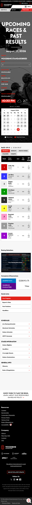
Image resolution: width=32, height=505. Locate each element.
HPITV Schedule (7, 337)
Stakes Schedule (7, 332)
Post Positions (6, 307)
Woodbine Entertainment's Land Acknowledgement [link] (16, 465)
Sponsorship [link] (5, 413)
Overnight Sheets (7, 353)
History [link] (3, 433)
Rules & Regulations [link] (7, 422)
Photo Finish (23, 150)
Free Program (6, 298)
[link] (6, 5)
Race (3, 61)
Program (5, 150)
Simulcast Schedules (8, 328)
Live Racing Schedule (8, 324)
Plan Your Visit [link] (5, 435)
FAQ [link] (2, 440)
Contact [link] (3, 438)
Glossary (5, 366)
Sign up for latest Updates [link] (16, 472)
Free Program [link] (24, 3)
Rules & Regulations (8, 370)
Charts (13, 154)
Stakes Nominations (8, 357)
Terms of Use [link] (5, 420)
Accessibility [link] (5, 424)
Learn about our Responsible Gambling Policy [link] (16, 395)
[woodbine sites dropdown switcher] (30, 3)
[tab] (5, 150)
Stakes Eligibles (7, 345)
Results (13, 150)
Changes (5, 154)
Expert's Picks (6, 302)
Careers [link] (3, 410)
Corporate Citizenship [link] (8, 415)
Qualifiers (5, 310)
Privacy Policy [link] (5, 417)
